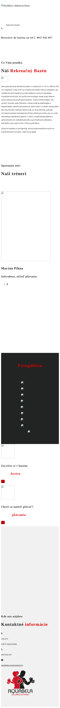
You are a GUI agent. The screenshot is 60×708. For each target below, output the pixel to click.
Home (3, 25)
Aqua (11, 473)
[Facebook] (7, 284)
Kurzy (13, 515)
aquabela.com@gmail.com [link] (12, 665)
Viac (3, 481)
